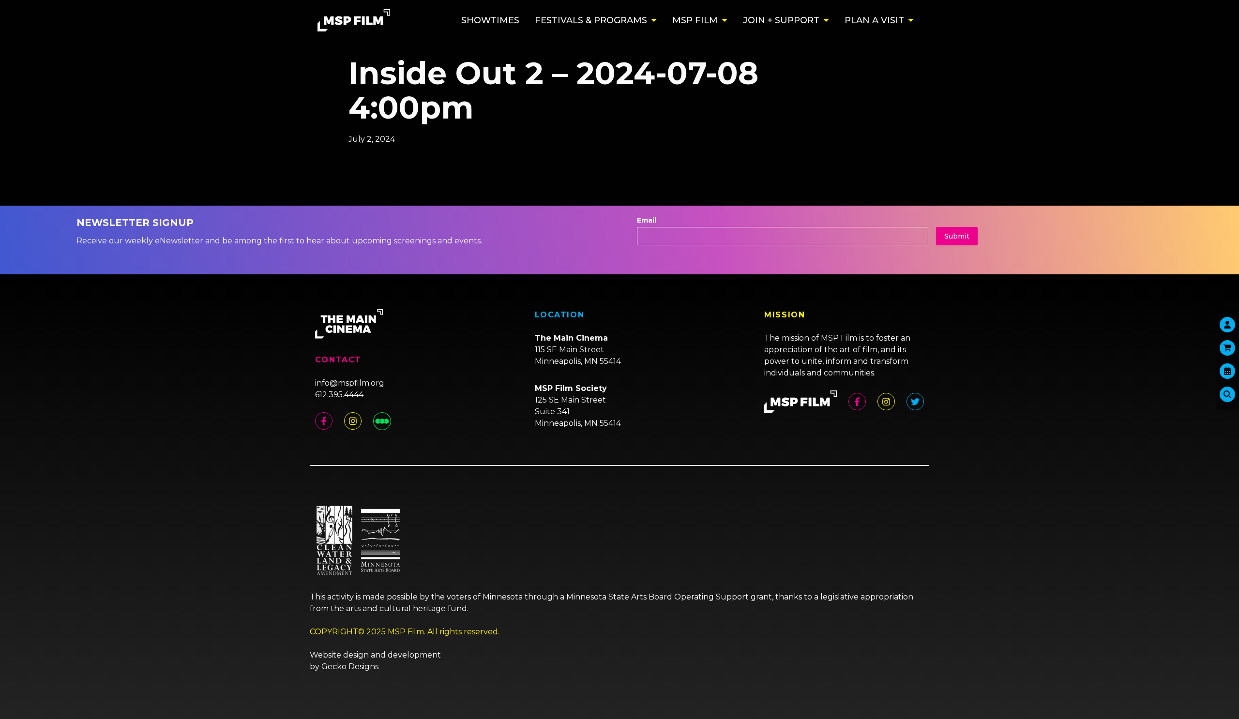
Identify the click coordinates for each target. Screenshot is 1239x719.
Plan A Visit (874, 20)
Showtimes (490, 20)
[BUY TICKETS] (1227, 371)
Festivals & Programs (591, 20)
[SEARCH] (1227, 394)
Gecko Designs (349, 666)
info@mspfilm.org (349, 383)
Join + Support (781, 20)
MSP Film (695, 20)
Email (646, 220)
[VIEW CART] (1227, 348)
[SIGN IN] (1227, 324)
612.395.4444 (339, 394)
